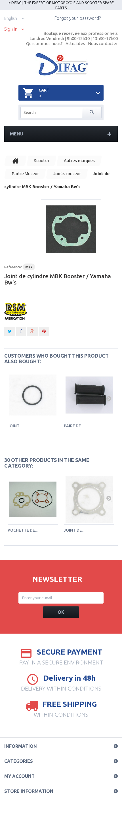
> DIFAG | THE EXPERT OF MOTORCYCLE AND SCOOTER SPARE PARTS (61, 5)
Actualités (75, 43)
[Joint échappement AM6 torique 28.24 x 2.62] (33, 395)
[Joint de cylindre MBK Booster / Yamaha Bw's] (71, 229)
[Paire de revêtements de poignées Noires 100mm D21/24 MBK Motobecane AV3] (89, 395)
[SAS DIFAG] (61, 64)
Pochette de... (22, 530)
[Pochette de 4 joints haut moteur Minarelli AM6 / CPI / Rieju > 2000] (33, 499)
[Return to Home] (15, 161)
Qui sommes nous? (44, 43)
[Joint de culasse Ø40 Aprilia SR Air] (89, 499)
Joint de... (74, 530)
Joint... (15, 426)
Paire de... (73, 426)
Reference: (13, 267)
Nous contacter (103, 43)
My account (19, 776)
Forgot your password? (77, 18)
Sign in (10, 29)
